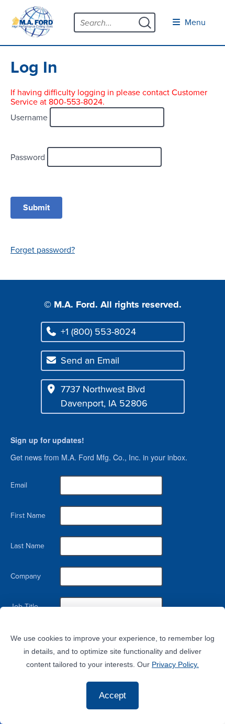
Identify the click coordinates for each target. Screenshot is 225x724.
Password (28, 157)
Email (18, 485)
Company (25, 576)
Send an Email (90, 360)
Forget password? (42, 250)
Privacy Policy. (175, 664)
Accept (112, 695)
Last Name (27, 545)
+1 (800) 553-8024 (98, 331)
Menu (194, 22)
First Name (28, 515)
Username (30, 117)
